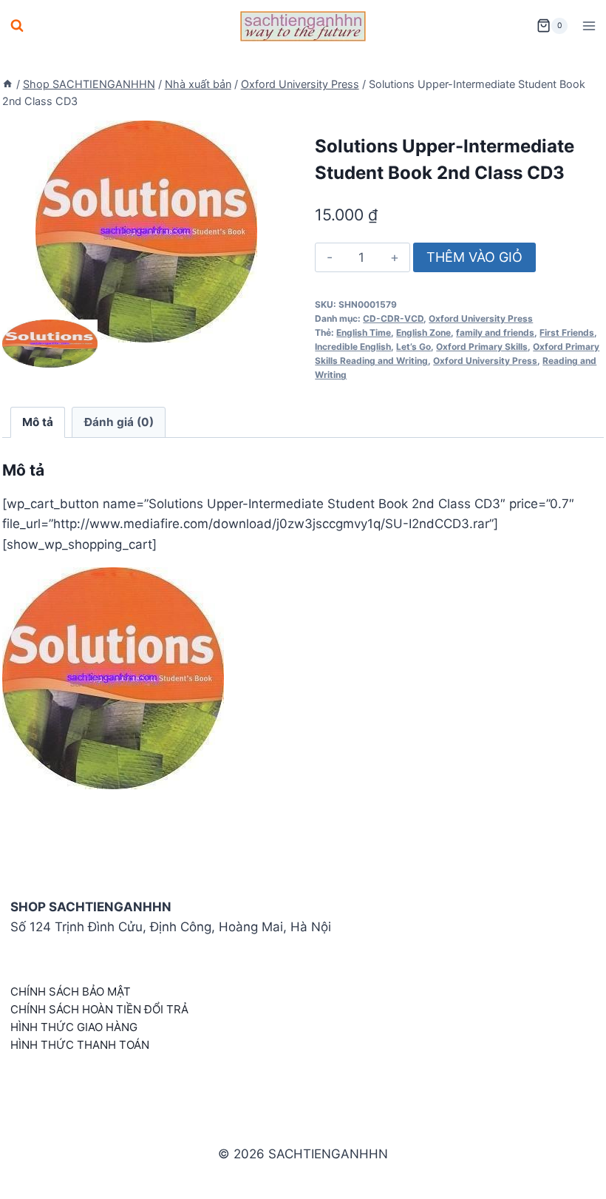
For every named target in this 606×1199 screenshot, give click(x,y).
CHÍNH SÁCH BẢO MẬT (70, 991)
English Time (363, 332)
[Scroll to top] (571, 1171)
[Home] (7, 84)
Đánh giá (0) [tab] (119, 422)
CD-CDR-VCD (393, 318)
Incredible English (353, 346)
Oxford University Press (481, 318)
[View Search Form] (17, 26)
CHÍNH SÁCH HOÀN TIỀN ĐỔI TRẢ (99, 1009)
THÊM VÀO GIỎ (474, 257)
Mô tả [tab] (37, 422)
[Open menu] (588, 25)
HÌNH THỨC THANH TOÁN (79, 1045)
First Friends (566, 332)
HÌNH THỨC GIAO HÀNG (73, 1027)
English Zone (423, 332)
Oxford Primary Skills (482, 346)
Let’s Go (413, 346)
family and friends (495, 332)
